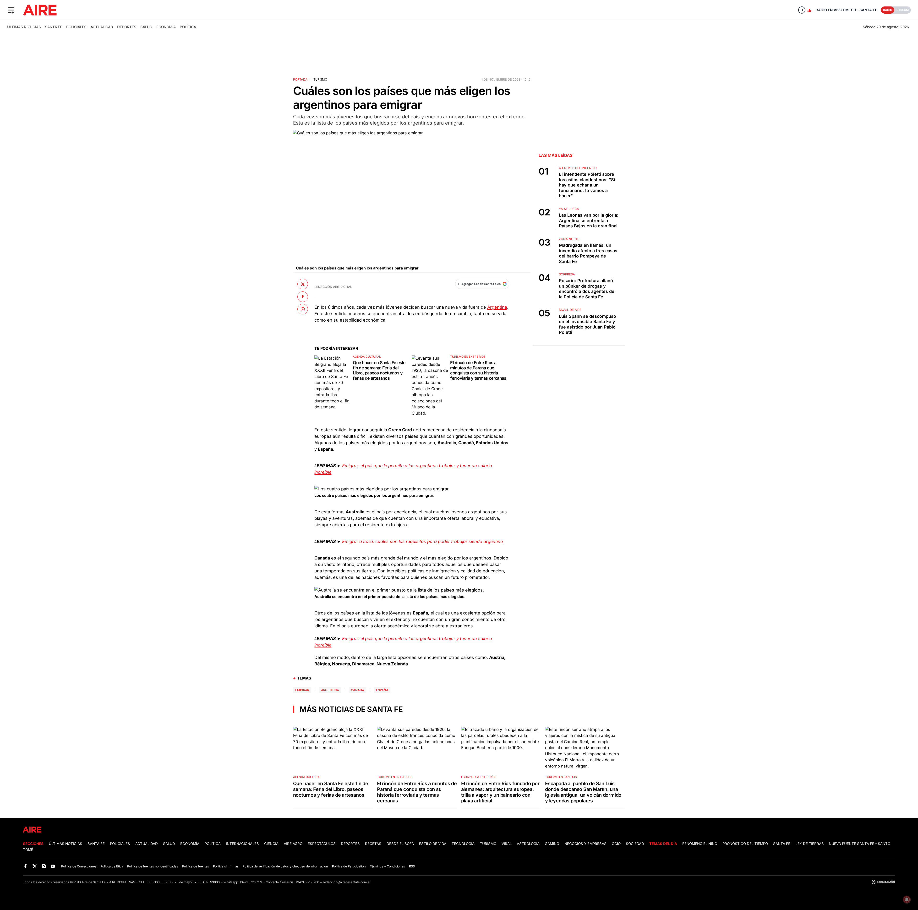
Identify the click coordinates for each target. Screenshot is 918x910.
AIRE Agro (293, 844)
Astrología (528, 844)
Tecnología (463, 844)
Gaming (552, 844)
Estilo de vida (432, 844)
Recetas (373, 844)
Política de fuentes (195, 866)
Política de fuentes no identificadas (152, 866)
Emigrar (302, 690)
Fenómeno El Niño (699, 844)
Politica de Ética (111, 866)
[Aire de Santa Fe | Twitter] (34, 866)
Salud (146, 27)
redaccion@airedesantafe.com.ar (347, 882)
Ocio (616, 844)
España (382, 690)
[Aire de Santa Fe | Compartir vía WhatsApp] (302, 309)
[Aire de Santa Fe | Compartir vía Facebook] (302, 296)
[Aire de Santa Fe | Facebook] (25, 866)
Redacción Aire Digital (333, 287)
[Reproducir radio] (801, 10)
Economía (166, 27)
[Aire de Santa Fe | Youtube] (52, 866)
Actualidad (102, 27)
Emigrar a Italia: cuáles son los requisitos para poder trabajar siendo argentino (422, 541)
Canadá (357, 690)
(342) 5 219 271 (251, 882)
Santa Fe (53, 27)
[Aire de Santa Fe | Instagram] (43, 866)
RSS (412, 866)
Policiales (76, 27)
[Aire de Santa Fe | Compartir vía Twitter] (302, 284)
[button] (11, 10)
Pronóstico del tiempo (745, 844)
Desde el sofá (400, 844)
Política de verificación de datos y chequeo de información (285, 866)
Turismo (320, 79)
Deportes (126, 27)
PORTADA (300, 79)
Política (188, 27)
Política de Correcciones (78, 866)
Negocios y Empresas (585, 844)
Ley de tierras (810, 844)
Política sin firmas (226, 866)
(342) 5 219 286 (307, 882)
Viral (507, 844)
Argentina (497, 307)
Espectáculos (322, 844)
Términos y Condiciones (387, 866)
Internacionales (242, 844)
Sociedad (635, 844)
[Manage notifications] (907, 899)
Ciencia (271, 844)
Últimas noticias (24, 27)
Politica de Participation (349, 866)
